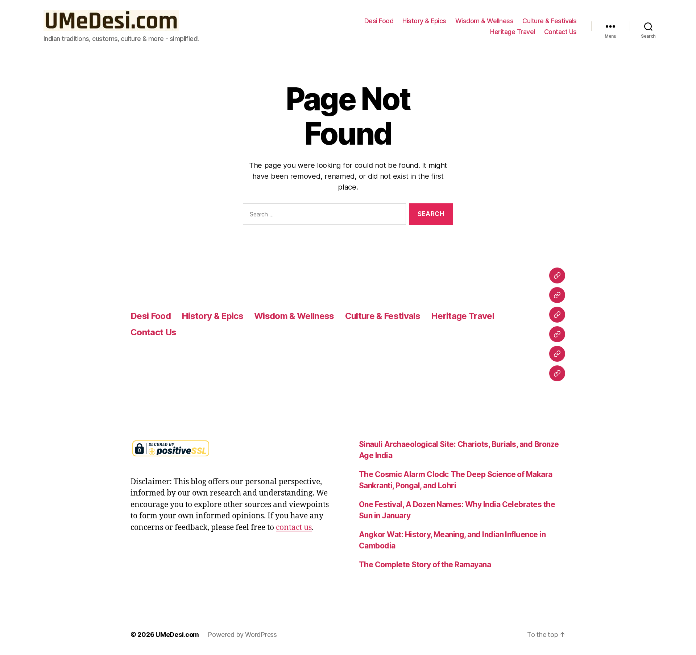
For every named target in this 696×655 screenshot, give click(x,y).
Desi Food (379, 21)
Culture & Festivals (549, 21)
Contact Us (560, 32)
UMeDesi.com (177, 634)
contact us (294, 527)
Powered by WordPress (242, 634)
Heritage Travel (512, 32)
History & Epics (424, 21)
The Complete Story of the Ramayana (425, 564)
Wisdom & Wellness (484, 21)
